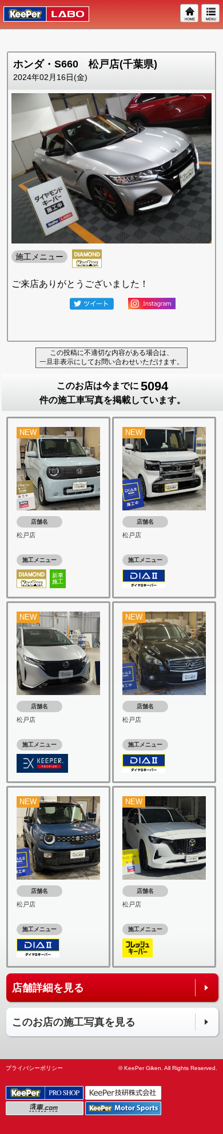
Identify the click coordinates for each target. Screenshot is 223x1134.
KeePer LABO (40, 14)
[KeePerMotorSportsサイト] (124, 1108)
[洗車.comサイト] (45, 1108)
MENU (211, 14)
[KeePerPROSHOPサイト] (45, 1093)
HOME (190, 14)
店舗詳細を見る (48, 987)
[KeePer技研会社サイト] (124, 1093)
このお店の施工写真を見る (74, 1022)
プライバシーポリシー (34, 1068)
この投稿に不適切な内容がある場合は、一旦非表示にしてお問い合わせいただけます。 (111, 357)
